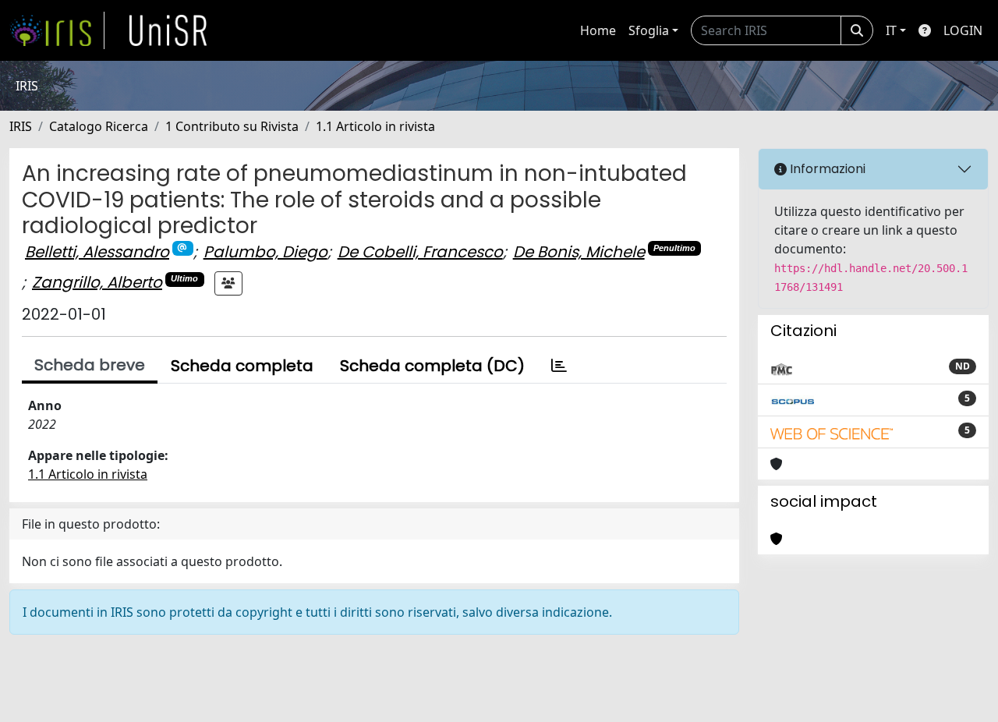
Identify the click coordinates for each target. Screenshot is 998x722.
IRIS (20, 126)
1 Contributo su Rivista (232, 126)
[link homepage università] (168, 30)
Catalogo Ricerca (98, 126)
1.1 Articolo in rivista (375, 126)
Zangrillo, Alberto (97, 282)
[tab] (559, 365)
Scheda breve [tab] (89, 365)
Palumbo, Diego (265, 252)
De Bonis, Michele (579, 252)
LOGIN (962, 30)
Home (598, 30)
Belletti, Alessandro (97, 252)
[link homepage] (56, 30)
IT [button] (891, 30)
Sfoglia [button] (648, 30)
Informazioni (826, 169)
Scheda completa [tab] (242, 366)
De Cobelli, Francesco (420, 252)
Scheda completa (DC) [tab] (432, 366)
